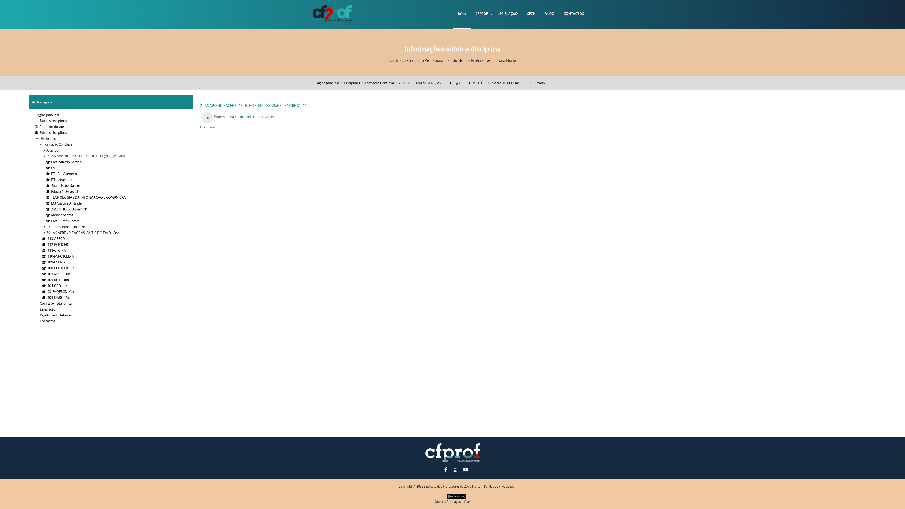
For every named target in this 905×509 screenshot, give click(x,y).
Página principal (327, 83)
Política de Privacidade (499, 486)
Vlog (549, 14)
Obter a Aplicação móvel (453, 502)
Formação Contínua (379, 83)
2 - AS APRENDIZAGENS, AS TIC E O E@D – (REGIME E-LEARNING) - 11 (253, 105)
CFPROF (482, 14)
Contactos (574, 14)
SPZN (531, 14)
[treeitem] (111, 218)
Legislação (508, 14)
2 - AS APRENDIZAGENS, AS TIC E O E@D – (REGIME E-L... (442, 83)
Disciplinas (352, 83)
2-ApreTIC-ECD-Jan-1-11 (509, 83)
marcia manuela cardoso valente (252, 117)
